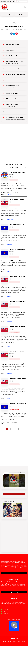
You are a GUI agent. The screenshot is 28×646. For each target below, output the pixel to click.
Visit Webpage (10, 346)
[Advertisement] (14, 142)
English (18, 1)
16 (17, 429)
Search (21, 14)
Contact (10, 641)
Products (12, 29)
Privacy (19, 641)
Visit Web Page (10, 219)
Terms (23, 641)
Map (8, 14)
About (14, 641)
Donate (4, 641)
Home (7, 29)
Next (21, 429)
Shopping (17, 29)
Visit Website (9, 194)
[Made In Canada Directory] (4, 7)
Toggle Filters (14, 167)
